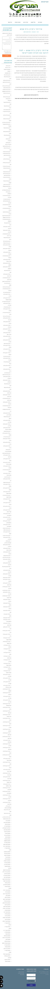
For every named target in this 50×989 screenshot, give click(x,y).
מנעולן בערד (7, 857)
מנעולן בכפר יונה (7, 912)
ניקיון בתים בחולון (6, 80)
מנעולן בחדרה (7, 913)
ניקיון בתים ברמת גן (6, 122)
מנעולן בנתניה (7, 910)
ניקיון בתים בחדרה (6, 153)
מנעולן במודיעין (7, 864)
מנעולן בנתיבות (7, 853)
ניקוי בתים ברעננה (6, 818)
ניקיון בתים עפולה (6, 482)
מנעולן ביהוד (7, 891)
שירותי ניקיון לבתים (6, 590)
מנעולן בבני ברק (7, 877)
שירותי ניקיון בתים (6, 577)
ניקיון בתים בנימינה (6, 286)
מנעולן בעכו (8, 939)
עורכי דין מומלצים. (44, 971)
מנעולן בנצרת (7, 946)
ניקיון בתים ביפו (7, 74)
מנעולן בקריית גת (6, 846)
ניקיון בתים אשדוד (6, 243)
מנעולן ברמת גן (7, 873)
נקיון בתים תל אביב (6, 557)
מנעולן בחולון (7, 824)
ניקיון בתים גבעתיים (6, 301)
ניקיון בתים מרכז (7, 431)
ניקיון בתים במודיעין (6, 190)
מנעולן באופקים (7, 851)
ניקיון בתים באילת (6, 96)
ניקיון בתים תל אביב (6, 215)
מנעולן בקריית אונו (6, 893)
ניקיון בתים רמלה (6, 530)
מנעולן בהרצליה (7, 901)
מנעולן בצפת (7, 961)
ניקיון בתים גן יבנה (6, 316)
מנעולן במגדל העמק (6, 943)
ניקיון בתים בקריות (6, 166)
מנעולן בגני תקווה (6, 880)
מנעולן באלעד (7, 882)
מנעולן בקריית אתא (6, 921)
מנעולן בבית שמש (6, 870)
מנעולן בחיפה (7, 919)
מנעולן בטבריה (7, 944)
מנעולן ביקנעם (7, 959)
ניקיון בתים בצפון (6, 184)
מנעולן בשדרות (7, 842)
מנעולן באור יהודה (6, 890)
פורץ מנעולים (7, 73)
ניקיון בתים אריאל (6, 241)
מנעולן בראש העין (6, 884)
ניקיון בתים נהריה (6, 436)
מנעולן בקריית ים (7, 930)
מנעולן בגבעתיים (7, 875)
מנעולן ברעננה (7, 904)
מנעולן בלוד (8, 895)
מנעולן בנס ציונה (7, 829)
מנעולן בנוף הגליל (6, 954)
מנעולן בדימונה (7, 855)
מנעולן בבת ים (7, 826)
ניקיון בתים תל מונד (6, 374)
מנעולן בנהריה (7, 932)
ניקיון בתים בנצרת (6, 171)
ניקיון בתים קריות (6, 199)
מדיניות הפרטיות (8, 52)
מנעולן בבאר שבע (6, 844)
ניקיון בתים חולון (7, 343)
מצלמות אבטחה (7, 69)
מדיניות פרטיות (21, 973)
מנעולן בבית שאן (7, 948)
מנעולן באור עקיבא (6, 917)
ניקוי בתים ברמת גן (6, 817)
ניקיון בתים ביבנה (6, 87)
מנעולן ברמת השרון (6, 902)
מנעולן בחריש (7, 915)
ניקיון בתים (8, 65)
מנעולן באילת (7, 859)
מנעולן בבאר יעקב (6, 899)
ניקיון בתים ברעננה (6, 146)
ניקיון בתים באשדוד (6, 89)
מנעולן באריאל (7, 862)
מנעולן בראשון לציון (6, 827)
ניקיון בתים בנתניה (6, 151)
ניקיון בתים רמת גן (6, 535)
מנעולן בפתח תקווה (6, 879)
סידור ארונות (7, 67)
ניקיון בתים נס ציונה (6, 453)
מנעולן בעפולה (7, 941)
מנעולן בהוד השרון (6, 908)
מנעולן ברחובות (7, 831)
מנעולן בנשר (7, 933)
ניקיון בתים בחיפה (6, 173)
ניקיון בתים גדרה (7, 307)
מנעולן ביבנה (7, 837)
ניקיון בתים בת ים (6, 292)
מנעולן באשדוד (7, 838)
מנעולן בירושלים (7, 860)
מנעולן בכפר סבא (6, 906)
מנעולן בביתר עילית (6, 871)
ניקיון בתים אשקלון (6, 217)
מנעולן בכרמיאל (7, 935)
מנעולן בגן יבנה (7, 835)
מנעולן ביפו (8, 820)
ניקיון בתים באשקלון (6, 91)
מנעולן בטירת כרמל (6, 937)
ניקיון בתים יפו (7, 372)
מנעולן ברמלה (7, 897)
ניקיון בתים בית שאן (6, 281)
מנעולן (9, 71)
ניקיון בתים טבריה (6, 356)
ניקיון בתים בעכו (7, 175)
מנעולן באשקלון (7, 840)
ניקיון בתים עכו (7, 477)
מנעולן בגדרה (7, 833)
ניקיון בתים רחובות (6, 528)
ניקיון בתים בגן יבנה (6, 85)
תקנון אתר (22, 974)
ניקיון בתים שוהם (6, 555)
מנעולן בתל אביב (7, 822)
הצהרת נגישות (21, 971)
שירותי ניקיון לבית (6, 617)
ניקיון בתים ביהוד (6, 109)
